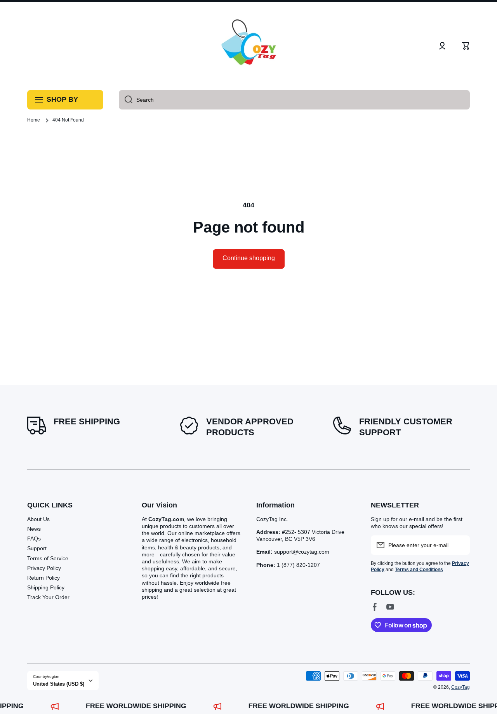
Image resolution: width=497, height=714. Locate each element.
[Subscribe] (460, 545)
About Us (38, 519)
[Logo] (248, 46)
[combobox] (294, 99)
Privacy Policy (44, 568)
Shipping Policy (45, 587)
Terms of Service (47, 558)
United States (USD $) (58, 684)
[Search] (125, 99)
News (34, 529)
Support (37, 548)
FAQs (34, 538)
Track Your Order (48, 597)
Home (33, 120)
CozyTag (460, 687)
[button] (466, 46)
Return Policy (43, 578)
